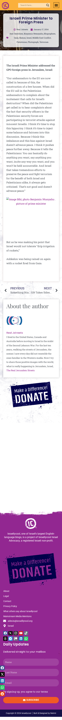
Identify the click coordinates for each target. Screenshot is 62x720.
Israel (29, 37)
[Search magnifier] (47, 5)
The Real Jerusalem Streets (20, 370)
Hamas (22, 37)
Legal (6, 596)
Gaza (16, 37)
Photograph (33, 42)
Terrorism (43, 42)
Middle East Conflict (41, 37)
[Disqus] (31, 467)
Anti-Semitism (16, 33)
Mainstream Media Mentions (17, 616)
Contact (7, 601)
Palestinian (22, 42)
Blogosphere (49, 33)
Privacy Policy (10, 606)
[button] (56, 5)
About (6, 591)
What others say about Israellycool (20, 611)
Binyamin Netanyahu (33, 33)
